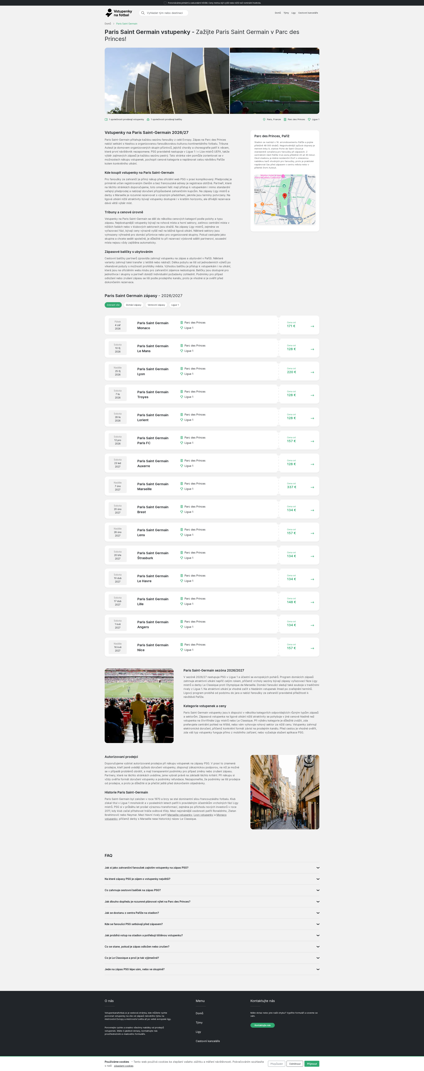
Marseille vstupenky (179, 814)
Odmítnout (295, 1063)
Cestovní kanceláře (308, 13)
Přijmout (312, 1063)
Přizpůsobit (276, 1063)
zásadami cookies (123, 1065)
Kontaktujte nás (263, 1025)
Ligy (294, 13)
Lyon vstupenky (203, 814)
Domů (278, 13)
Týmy (286, 13)
